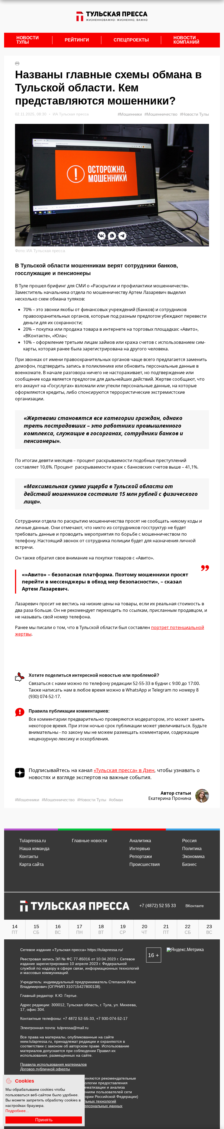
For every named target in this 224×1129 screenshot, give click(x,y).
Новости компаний (186, 40)
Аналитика (140, 840)
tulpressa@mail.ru (73, 1028)
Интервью (139, 848)
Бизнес (189, 864)
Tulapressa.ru (32, 840)
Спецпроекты (131, 40)
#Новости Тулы (194, 114)
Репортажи (140, 856)
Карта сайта (31, 864)
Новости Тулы (27, 40)
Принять (43, 1120)
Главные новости (89, 840)
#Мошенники (130, 114)
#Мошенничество (161, 114)
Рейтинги (77, 40)
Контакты (28, 856)
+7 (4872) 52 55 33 (157, 906)
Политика (192, 848)
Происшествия (144, 864)
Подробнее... (17, 1111)
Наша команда (34, 848)
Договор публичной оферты (45, 1069)
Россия (189, 840)
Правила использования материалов (53, 1064)
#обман (116, 799)
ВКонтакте (194, 906)
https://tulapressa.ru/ (105, 950)
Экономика (193, 856)
